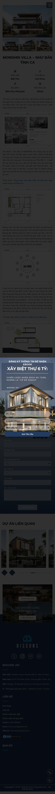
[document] (27, 397)
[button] (51, 361)
